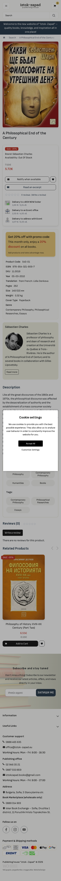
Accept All (30, 443)
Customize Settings (30, 450)
